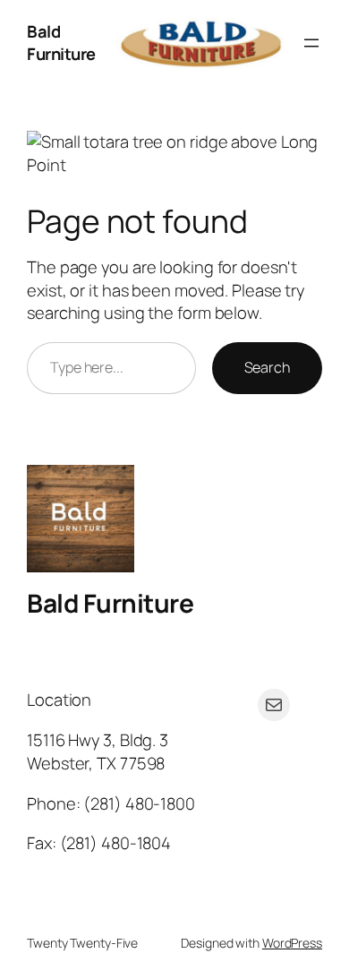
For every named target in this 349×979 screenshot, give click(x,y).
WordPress (292, 942)
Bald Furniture (61, 43)
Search (267, 367)
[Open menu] (311, 43)
